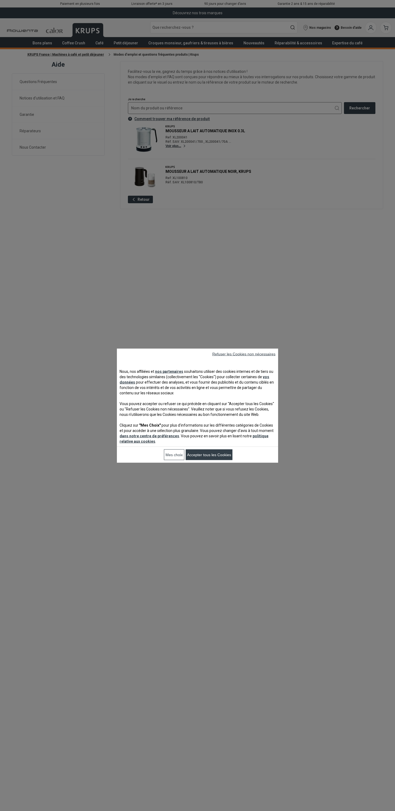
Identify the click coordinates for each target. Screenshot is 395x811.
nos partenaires (169, 371)
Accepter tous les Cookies (209, 454)
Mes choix (174, 454)
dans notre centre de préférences (149, 436)
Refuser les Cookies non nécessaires (243, 354)
